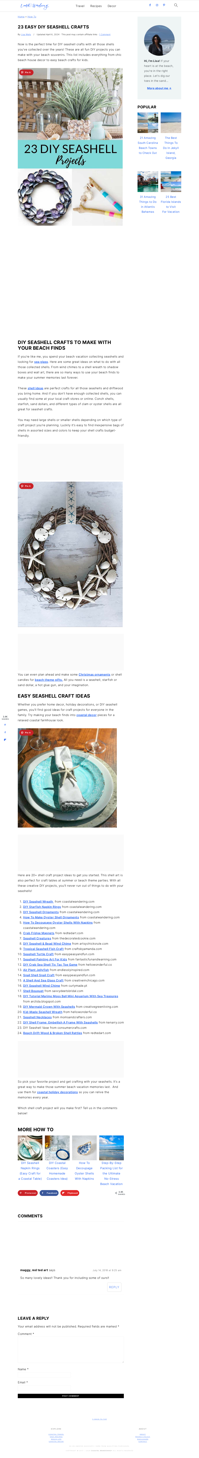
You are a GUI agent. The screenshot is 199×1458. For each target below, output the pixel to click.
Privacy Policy (142, 1436)
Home (21, 16)
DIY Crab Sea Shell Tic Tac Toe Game (50, 964)
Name (23, 1369)
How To (32, 16)
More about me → (159, 88)
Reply (114, 1287)
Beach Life (56, 1439)
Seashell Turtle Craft (38, 954)
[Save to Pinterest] (5, 725)
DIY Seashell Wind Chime (41, 985)
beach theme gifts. (49, 680)
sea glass (41, 362)
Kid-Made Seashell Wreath (42, 1012)
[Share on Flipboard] (5, 740)
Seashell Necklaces (37, 1017)
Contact (143, 1441)
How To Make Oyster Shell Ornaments (51, 917)
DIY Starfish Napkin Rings (42, 907)
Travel (80, 6)
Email (23, 1382)
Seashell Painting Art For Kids (45, 959)
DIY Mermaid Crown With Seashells (49, 1006)
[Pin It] (26, 72)
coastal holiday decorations (57, 1092)
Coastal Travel (56, 1434)
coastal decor (86, 715)
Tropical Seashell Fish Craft (43, 949)
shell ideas (35, 388)
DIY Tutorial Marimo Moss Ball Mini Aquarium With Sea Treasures (70, 996)
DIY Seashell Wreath (38, 901)
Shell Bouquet (33, 991)
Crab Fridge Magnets (38, 933)
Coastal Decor (56, 1441)
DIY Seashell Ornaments (41, 912)
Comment (26, 1334)
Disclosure (142, 1439)
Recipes (96, 6)
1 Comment (105, 34)
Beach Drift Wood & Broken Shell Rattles (52, 1033)
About (143, 1434)
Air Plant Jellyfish (36, 970)
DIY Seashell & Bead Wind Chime (47, 943)
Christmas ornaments (94, 674)
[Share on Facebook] (5, 732)
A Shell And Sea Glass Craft (43, 980)
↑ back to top (99, 1419)
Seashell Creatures (37, 938)
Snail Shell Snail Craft (39, 975)
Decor (112, 6)
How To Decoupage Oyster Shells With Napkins (58, 922)
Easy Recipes (56, 1436)
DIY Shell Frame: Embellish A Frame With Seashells (60, 1022)
